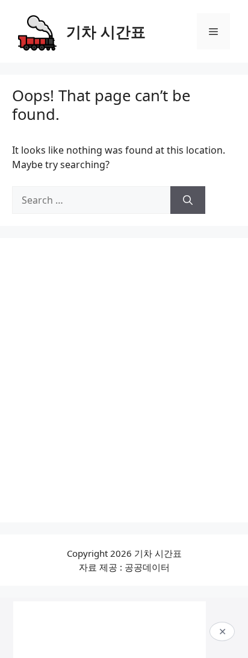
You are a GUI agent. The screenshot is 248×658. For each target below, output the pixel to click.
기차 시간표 (106, 31)
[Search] (187, 200)
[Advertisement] (124, 380)
